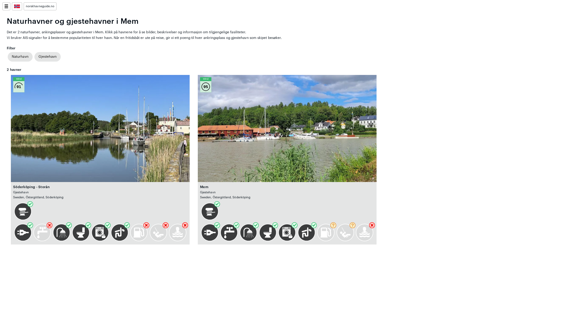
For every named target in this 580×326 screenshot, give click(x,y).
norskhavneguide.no (40, 6)
